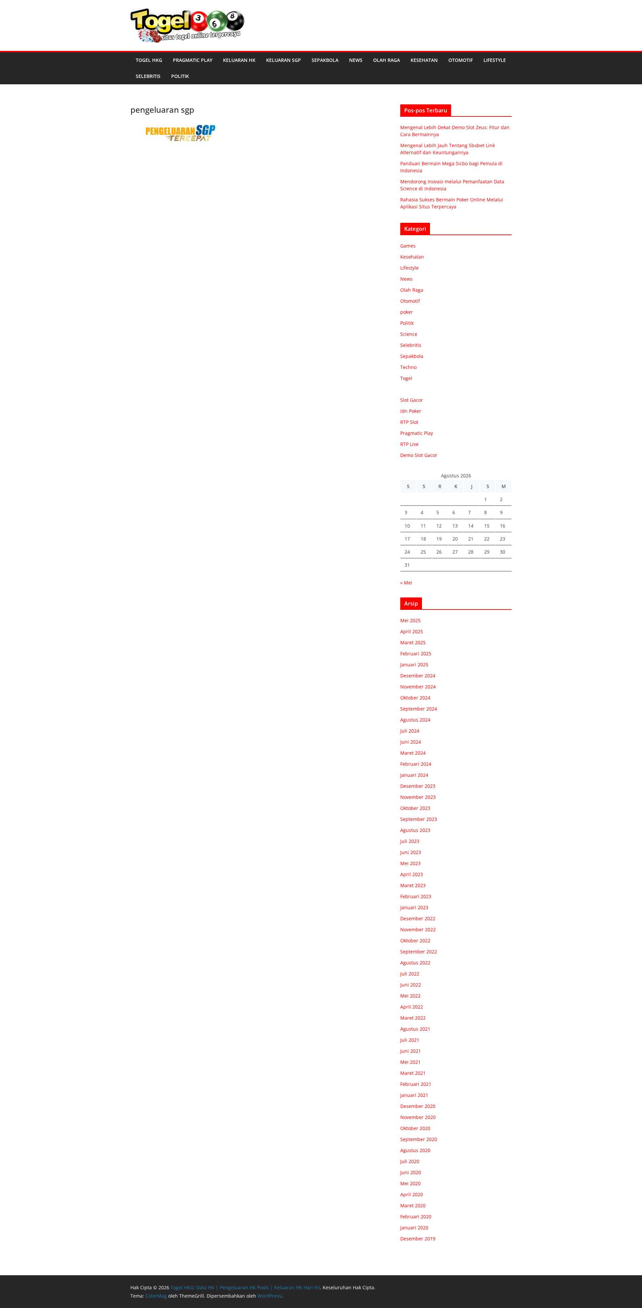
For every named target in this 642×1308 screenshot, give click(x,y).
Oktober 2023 (415, 808)
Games (408, 246)
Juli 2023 (409, 841)
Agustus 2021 (415, 1029)
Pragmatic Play (192, 60)
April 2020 (411, 1194)
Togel (406, 378)
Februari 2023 (415, 896)
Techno (408, 367)
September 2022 (418, 951)
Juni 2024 (410, 742)
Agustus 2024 (415, 720)
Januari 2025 (414, 664)
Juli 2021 (409, 1040)
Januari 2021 (414, 1095)
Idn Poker (410, 411)
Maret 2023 (413, 885)
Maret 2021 (413, 1073)
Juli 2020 (409, 1161)
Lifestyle (495, 60)
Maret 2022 (413, 1018)
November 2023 (418, 797)
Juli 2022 (409, 973)
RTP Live (409, 444)
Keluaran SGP (283, 60)
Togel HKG (149, 60)
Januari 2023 (414, 907)
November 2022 (418, 929)
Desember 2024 (417, 675)
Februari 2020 (415, 1216)
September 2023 (418, 819)
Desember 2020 (417, 1106)
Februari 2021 (415, 1084)
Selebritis (148, 76)
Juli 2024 (409, 731)
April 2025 (411, 631)
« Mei (406, 582)
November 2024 (418, 686)
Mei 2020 (410, 1183)
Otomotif (460, 60)
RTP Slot (409, 422)
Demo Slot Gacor (418, 455)
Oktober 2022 (415, 940)
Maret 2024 (413, 753)
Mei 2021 (410, 1062)
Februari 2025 (415, 653)
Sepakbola (325, 60)
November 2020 (418, 1117)
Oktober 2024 (415, 697)
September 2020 (418, 1139)
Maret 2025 (413, 642)
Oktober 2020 (415, 1128)
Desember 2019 (417, 1238)
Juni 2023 (410, 852)
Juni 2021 (410, 1051)
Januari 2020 (414, 1227)
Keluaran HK (239, 60)
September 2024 (418, 709)
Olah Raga (386, 60)
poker (406, 312)
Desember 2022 (417, 918)
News (355, 60)
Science (408, 334)
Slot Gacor (411, 400)
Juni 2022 (410, 985)
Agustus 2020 (415, 1150)
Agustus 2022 (415, 962)
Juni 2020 (410, 1172)
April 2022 (411, 1007)
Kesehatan (424, 60)
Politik (180, 76)
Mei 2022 (410, 996)
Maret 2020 (413, 1205)
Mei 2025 (410, 620)
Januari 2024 (414, 775)
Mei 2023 (410, 863)
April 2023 (411, 874)
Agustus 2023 (415, 830)
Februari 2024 (415, 764)
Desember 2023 (417, 786)
